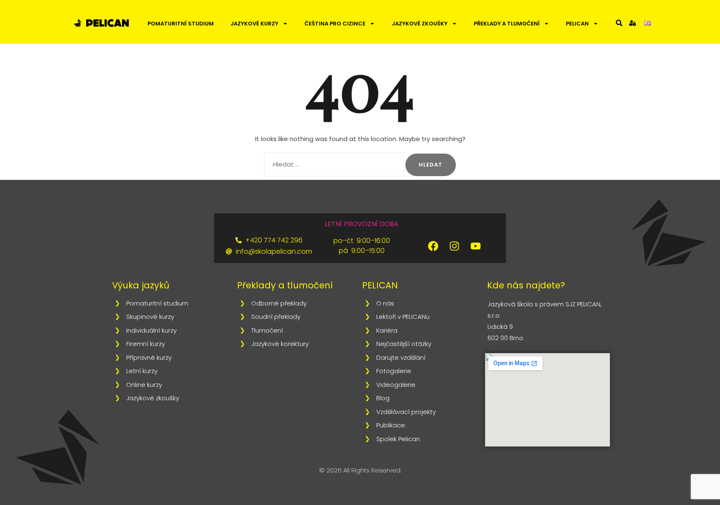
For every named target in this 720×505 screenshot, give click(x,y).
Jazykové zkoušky (420, 24)
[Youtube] (475, 245)
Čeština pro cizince (335, 24)
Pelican (577, 24)
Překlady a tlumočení (507, 24)
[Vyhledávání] (334, 164)
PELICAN (380, 285)
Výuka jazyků (140, 285)
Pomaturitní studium (181, 24)
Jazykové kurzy (254, 24)
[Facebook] (433, 245)
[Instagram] (454, 245)
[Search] (619, 23)
